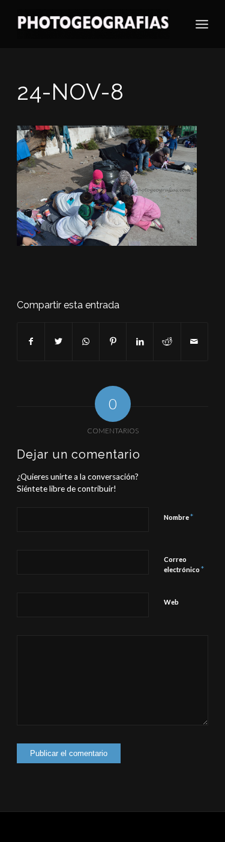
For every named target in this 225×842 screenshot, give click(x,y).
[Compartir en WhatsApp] (86, 341)
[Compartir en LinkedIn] (140, 341)
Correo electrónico (184, 565)
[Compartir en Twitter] (58, 341)
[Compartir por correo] (194, 341)
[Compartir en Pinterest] (113, 341)
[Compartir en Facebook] (30, 341)
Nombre (178, 517)
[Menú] (202, 24)
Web (171, 602)
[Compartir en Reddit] (167, 341)
